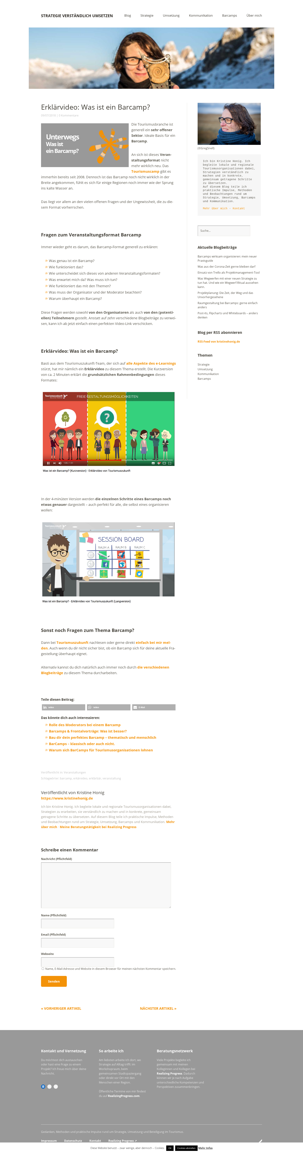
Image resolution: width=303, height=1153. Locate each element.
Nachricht (56, 859)
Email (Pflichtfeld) (53, 935)
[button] (63, 707)
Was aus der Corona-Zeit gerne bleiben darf (226, 267)
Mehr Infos (205, 1148)
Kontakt (239, 208)
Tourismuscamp (145, 171)
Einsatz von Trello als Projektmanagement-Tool (229, 272)
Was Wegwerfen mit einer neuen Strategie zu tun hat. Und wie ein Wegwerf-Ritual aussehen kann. (228, 283)
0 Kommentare (69, 115)
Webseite (47, 954)
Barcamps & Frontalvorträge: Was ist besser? (88, 731)
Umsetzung (171, 16)
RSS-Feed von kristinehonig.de (219, 341)
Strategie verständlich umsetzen (77, 15)
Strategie (146, 16)
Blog (127, 16)
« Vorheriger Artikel (61, 1008)
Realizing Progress (169, 1073)
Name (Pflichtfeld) (53, 915)
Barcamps (229, 16)
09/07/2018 (48, 115)
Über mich (254, 16)
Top (258, 1141)
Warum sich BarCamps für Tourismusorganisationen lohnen (101, 750)
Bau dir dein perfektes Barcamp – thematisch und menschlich (102, 737)
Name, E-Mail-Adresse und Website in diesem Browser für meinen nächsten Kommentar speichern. (110, 969)
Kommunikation (201, 16)
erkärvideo (80, 778)
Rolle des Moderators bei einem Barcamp (85, 724)
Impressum (49, 1141)
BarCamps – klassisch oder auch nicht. (82, 743)
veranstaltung (112, 778)
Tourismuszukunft (72, 642)
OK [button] (169, 1148)
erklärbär (95, 778)
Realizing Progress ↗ (122, 1141)
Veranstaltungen (75, 772)
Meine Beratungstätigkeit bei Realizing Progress (98, 827)
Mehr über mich (215, 208)
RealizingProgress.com (124, 1096)
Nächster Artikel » (158, 1008)
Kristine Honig (90, 792)
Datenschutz (73, 1141)
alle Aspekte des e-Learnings (151, 363)
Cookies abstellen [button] (186, 1148)
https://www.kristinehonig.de (67, 798)
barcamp (66, 778)
